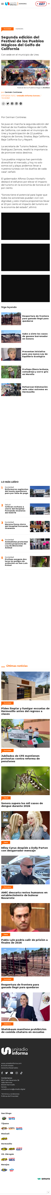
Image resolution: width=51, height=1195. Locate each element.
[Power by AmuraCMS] (43, 1179)
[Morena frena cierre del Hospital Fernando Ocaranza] (40, 526)
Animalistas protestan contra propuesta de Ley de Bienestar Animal (16, 545)
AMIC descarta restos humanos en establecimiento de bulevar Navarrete (24, 895)
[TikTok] (21, 1073)
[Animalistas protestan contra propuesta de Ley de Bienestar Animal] (40, 544)
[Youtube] (11, 1073)
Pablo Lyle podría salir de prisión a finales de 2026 (24, 941)
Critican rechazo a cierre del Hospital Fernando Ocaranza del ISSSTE (15, 510)
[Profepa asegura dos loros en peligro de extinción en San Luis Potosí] (40, 561)
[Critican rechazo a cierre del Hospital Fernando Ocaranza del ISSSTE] (40, 509)
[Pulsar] (12, 1118)
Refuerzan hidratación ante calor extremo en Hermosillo (35, 389)
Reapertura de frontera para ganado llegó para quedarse (35, 318)
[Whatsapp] (3, 104)
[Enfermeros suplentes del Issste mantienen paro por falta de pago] (40, 491)
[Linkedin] (16, 104)
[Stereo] (4, 1149)
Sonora (19, 29)
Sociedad (7, 29)
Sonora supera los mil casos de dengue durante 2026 (22, 805)
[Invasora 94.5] (4, 1128)
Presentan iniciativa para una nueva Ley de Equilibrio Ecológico (35, 354)
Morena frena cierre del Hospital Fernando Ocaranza (16, 526)
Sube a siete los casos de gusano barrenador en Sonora (35, 336)
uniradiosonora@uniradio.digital (13, 1089)
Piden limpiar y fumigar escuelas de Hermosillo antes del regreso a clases (25, 711)
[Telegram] (21, 104)
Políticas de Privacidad (9, 1096)
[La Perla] (12, 1170)
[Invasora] (4, 1118)
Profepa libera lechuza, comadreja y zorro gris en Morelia (35, 371)
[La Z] (19, 1149)
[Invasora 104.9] (4, 1138)
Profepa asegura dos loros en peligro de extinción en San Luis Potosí (16, 562)
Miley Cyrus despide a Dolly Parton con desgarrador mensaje (24, 849)
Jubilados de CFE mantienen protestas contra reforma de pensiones (20, 758)
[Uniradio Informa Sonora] (16, 3)
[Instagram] (17, 1073)
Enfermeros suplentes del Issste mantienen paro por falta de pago (16, 491)
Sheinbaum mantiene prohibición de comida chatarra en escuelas (23, 1031)
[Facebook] (12, 104)
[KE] (4, 1170)
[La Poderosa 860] (12, 1128)
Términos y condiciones (10, 1094)
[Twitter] (8, 104)
